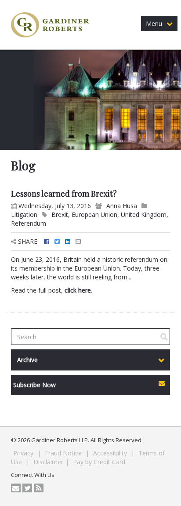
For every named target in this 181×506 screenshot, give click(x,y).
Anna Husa (121, 206)
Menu (154, 23)
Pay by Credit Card (99, 462)
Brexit (59, 214)
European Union (94, 214)
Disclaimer (48, 462)
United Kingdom (144, 214)
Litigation (24, 214)
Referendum (28, 223)
